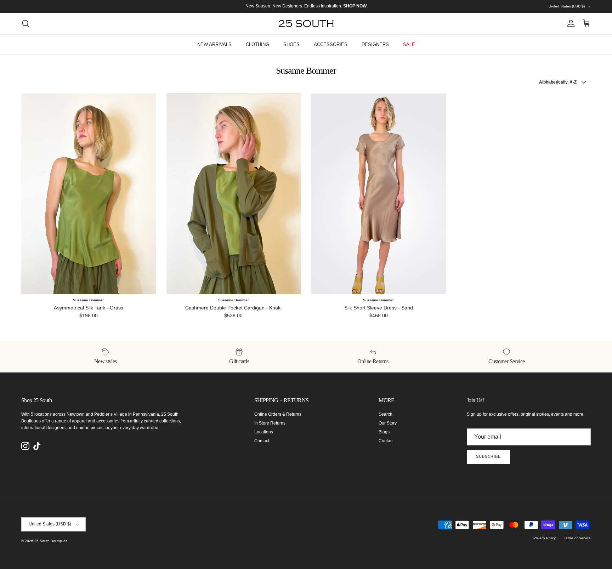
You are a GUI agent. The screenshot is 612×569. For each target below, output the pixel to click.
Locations (263, 431)
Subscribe (488, 456)
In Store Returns (269, 423)
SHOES (291, 44)
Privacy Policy (544, 538)
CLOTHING (257, 44)
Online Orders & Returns (277, 414)
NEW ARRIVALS (214, 44)
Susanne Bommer (88, 300)
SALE (409, 44)
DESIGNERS (375, 44)
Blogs (384, 431)
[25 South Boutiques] (306, 23)
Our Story (388, 423)
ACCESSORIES (330, 44)
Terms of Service (577, 538)
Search (385, 414)
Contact (261, 440)
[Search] (25, 23)
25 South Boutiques (50, 541)
